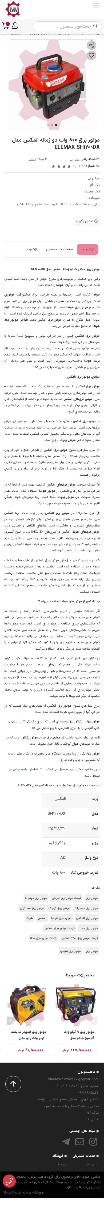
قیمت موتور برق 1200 (43, 938)
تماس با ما (93, 1165)
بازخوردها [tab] (31, 249)
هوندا (29, 918)
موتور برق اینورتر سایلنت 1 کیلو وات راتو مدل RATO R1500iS (28, 1035)
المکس (32, 160)
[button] (93, 1020)
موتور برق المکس (87, 918)
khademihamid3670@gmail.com (73, 1079)
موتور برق (74, 160)
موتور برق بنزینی (70, 951)
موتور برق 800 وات (86, 908)
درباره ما (62, 1165)
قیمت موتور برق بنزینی (66, 898)
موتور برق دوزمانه (36, 898)
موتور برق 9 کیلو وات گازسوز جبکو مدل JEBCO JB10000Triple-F (76, 1035)
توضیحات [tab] (87, 249)
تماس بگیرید (84, 221)
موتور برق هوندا (61, 918)
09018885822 (88, 1093)
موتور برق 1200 (88, 928)
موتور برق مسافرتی (32, 908)
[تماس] (9, 1181)
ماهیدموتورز (20, 769)
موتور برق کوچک (59, 908)
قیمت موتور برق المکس (60, 928)
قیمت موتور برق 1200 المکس (79, 938)
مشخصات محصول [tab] (59, 249)
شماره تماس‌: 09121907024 (80, 1086)
